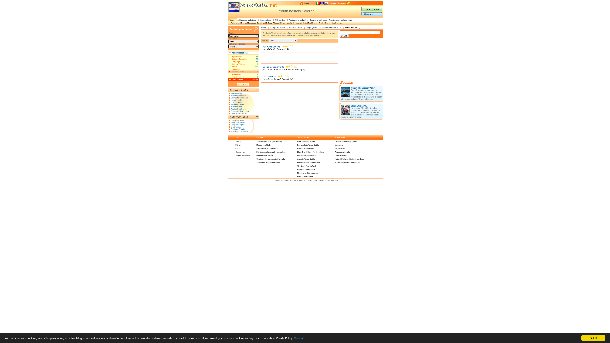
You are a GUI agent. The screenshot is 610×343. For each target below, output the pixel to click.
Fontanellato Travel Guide (308, 145)
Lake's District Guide (306, 141)
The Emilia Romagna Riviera (268, 162)
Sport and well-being (318, 20)
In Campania (236, 127)
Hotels (282, 23)
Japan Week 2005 (359, 106)
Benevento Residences (240, 111)
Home (306, 3)
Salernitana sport (237, 120)
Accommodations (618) (330, 28)
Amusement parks (342, 152)
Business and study (247, 20)
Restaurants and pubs (298, 20)
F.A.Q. (238, 148)
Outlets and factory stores (346, 141)
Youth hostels (337, 23)
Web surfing (280, 20)
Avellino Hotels (236, 107)
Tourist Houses (324, 23)
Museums (339, 145)
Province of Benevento (239, 131)
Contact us (240, 152)
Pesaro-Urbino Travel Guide (308, 162)
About (238, 141)
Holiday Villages (272, 23)
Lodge (232, 20)
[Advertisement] (299, 58)
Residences (312, 23)
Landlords (291, 23)
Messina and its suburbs (307, 173)
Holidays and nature (264, 155)
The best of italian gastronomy (269, 141)
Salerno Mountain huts (239, 98)
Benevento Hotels (237, 104)
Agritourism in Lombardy (267, 148)
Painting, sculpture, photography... (270, 152)
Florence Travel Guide (306, 155)
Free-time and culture (338, 20)
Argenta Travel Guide (306, 159)
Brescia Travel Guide (305, 148)
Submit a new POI (242, 155)
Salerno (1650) (295, 28)
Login (333, 3)
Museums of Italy (263, 145)
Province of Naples (238, 129)
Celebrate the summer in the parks (270, 159)
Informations (265, 20)
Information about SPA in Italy (347, 162)
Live (350, 20)
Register (342, 3)
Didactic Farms (341, 155)
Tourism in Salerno (238, 122)
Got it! (593, 338)
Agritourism (235, 23)
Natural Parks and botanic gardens (349, 159)
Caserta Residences (239, 113)
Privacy (238, 145)
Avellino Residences (238, 109)
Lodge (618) (311, 28)
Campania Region (237, 125)
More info (299, 338)
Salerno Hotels (236, 93)
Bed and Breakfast (248, 23)
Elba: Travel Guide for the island (310, 152)
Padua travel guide (305, 176)
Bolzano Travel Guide (306, 169)
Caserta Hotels (236, 102)
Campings (261, 23)
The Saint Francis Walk (306, 166)
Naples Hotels (236, 100)
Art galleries (340, 148)
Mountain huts (301, 23)
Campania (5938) (277, 28)
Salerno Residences (238, 96)
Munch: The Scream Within (363, 88)
